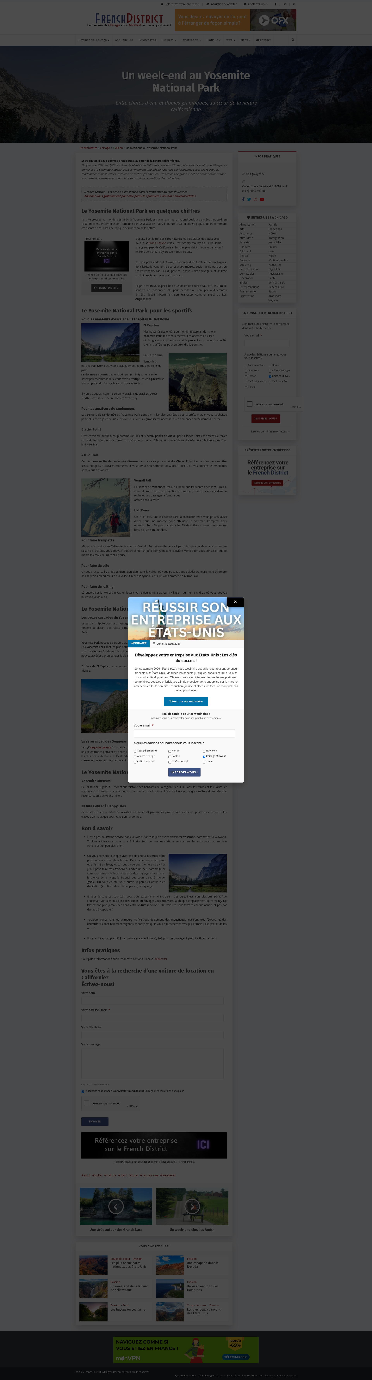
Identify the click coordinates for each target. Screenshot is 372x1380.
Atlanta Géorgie (146, 756)
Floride (176, 750)
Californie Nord (146, 761)
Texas (209, 761)
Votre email (144, 725)
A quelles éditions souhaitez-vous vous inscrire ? (169, 743)
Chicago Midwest (216, 756)
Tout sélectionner (147, 750)
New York (211, 750)
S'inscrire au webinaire (186, 701)
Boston (176, 756)
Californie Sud (180, 761)
